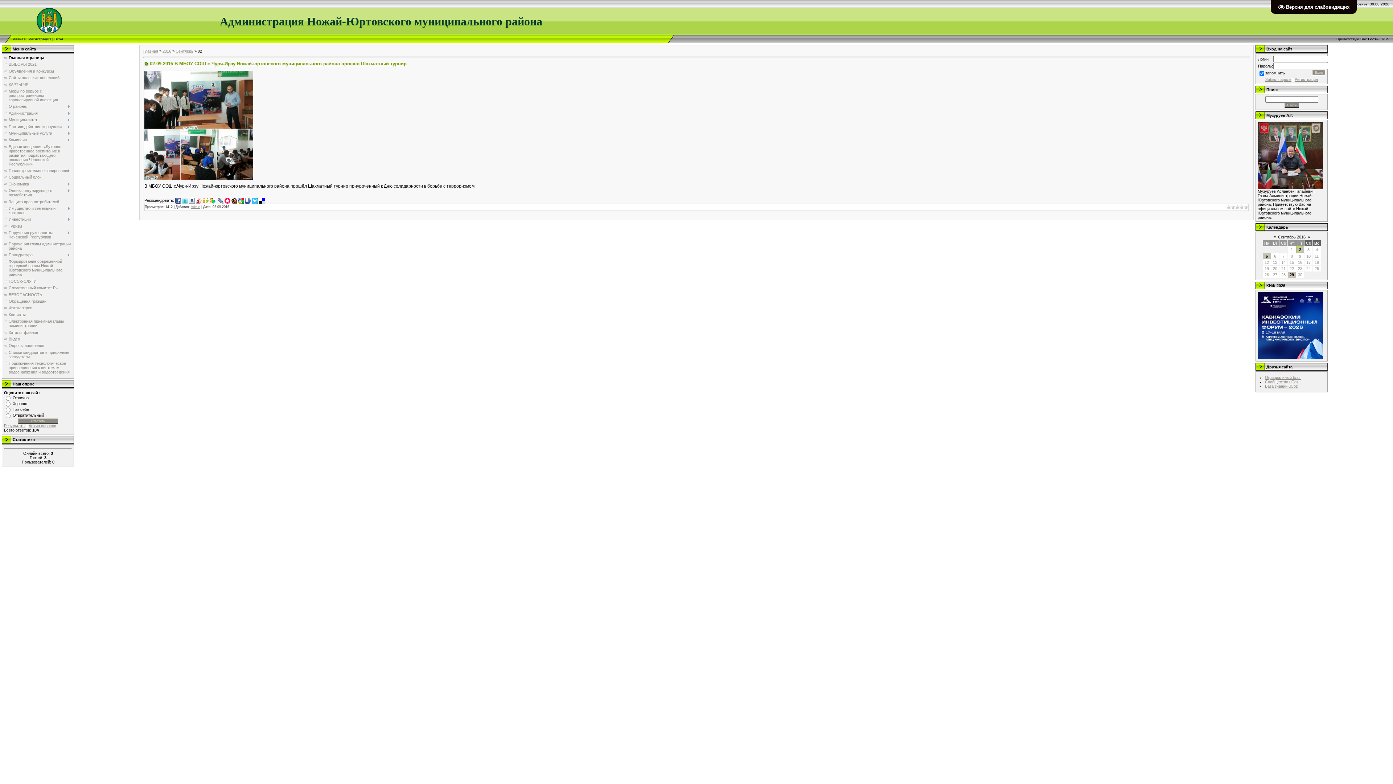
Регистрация (40, 39)
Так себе (21, 409)
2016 (167, 51)
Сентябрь (184, 51)
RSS (1385, 39)
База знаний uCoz (1281, 386)
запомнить (1275, 73)
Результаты (14, 426)
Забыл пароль (1278, 79)
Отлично (21, 398)
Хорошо (20, 403)
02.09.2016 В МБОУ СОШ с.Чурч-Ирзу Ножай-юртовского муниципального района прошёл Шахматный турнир (278, 63)
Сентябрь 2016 (1292, 237)
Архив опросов (42, 426)
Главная (18, 39)
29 (1292, 275)
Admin (195, 207)
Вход (58, 39)
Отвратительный (28, 415)
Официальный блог (1283, 377)
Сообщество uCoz (1282, 382)
